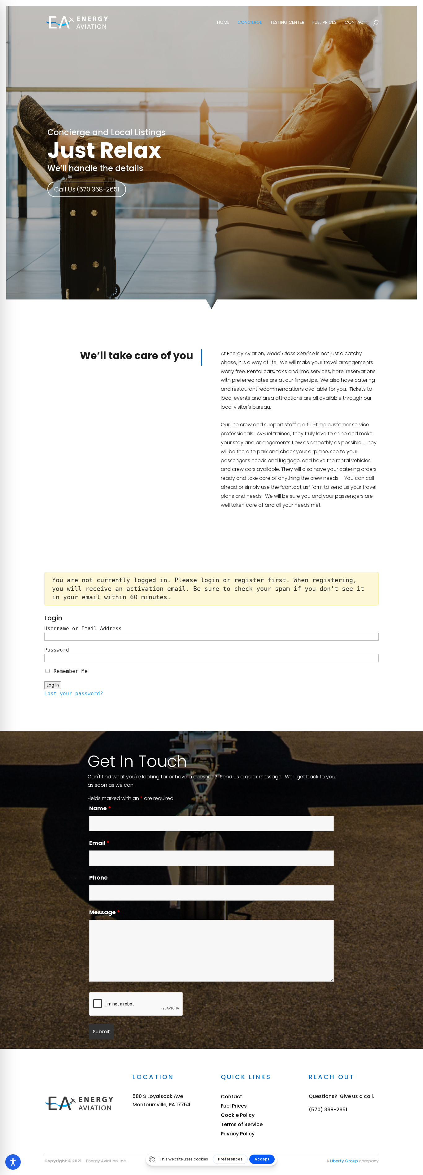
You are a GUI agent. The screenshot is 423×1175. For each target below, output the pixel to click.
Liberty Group (344, 1161)
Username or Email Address (83, 628)
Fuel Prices (324, 22)
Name (100, 808)
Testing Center (287, 22)
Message (104, 912)
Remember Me (69, 671)
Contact (355, 22)
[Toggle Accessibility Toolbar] (13, 1162)
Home (223, 22)
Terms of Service (242, 1125)
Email (99, 843)
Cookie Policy (238, 1116)
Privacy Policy (238, 1134)
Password (56, 650)
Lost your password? (73, 693)
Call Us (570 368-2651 (86, 189)
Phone (98, 877)
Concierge (250, 22)
